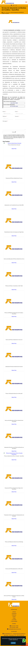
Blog (14, 618)
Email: (16, 111)
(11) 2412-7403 (14, 103)
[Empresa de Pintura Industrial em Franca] (14, 166)
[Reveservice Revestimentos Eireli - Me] (14, 605)
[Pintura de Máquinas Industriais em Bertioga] (14, 530)
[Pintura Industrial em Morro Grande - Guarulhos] (14, 453)
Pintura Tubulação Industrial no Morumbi (14, 393)
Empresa (14, 613)
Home (14, 611)
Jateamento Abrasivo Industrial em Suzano (14, 366)
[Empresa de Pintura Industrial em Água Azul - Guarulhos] (14, 476)
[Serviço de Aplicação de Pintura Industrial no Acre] (14, 247)
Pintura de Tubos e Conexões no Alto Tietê (14, 285)
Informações (14, 621)
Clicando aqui (14, 106)
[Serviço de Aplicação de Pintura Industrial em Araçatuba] (14, 409)
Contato (14, 619)
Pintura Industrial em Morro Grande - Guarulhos (14, 456)
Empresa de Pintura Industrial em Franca (14, 178)
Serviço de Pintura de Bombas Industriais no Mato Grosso (14, 596)
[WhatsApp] (16, 5)
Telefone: (5, 116)
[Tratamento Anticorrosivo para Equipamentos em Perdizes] (14, 503)
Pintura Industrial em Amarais (14, 144)
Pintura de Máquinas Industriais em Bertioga (14, 541)
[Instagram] (14, 5)
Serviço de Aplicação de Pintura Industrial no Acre (14, 258)
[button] (26, 2)
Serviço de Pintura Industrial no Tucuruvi (14, 339)
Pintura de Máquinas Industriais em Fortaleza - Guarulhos (14, 313)
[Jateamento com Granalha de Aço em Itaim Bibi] (14, 193)
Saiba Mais (14, 148)
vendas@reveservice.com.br (15, 629)
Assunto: (17, 116)
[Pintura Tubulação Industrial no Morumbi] (14, 382)
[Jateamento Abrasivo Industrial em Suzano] (14, 355)
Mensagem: (5, 121)
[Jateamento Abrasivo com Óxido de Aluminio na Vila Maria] (14, 435)
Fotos (14, 616)
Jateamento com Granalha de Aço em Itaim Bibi (14, 205)
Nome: (4, 111)
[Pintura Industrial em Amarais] (14, 143)
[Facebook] (11, 5)
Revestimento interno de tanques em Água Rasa (14, 232)
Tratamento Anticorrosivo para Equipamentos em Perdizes (14, 515)
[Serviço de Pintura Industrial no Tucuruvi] (14, 328)
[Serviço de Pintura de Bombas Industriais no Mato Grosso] (14, 584)
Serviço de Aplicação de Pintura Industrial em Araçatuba (14, 421)
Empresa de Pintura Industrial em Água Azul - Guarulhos (14, 488)
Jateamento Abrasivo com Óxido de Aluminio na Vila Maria (14, 448)
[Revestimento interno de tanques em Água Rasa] (14, 220)
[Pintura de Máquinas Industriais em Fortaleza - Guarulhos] (14, 301)
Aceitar (13, 643)
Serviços (14, 615)
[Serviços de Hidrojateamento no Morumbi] (14, 557)
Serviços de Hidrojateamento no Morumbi (14, 568)
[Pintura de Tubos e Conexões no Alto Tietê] (14, 274)
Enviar (13, 132)
